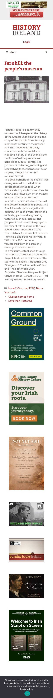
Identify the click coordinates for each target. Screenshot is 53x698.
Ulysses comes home (21, 296)
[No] (49, 687)
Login (26, 42)
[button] (45, 52)
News (39, 288)
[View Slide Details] (26, 4)
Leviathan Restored (20, 301)
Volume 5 (9, 292)
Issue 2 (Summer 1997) (21, 288)
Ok (27, 693)
